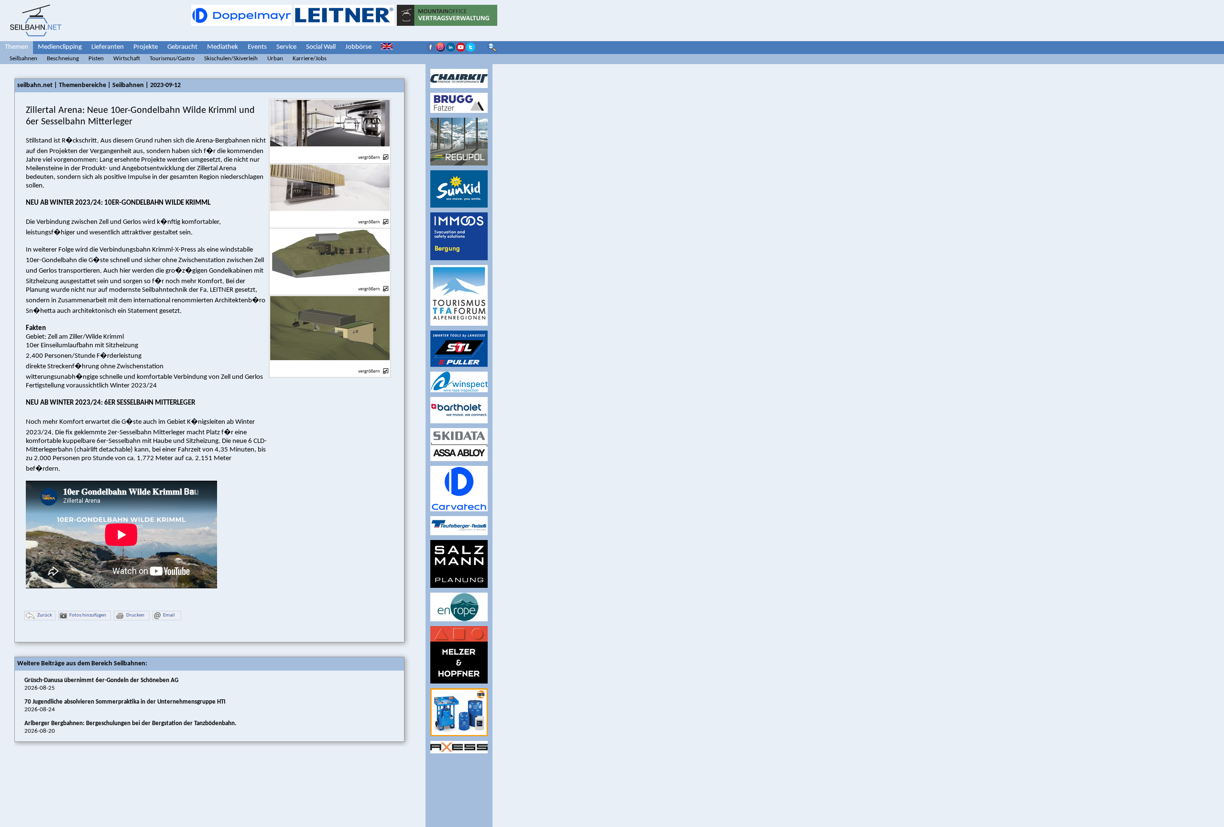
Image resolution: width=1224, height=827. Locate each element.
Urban (275, 58)
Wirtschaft (126, 58)
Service (286, 47)
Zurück (44, 615)
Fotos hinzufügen (87, 615)
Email (169, 615)
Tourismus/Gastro (172, 58)
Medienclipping (60, 47)
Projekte (145, 47)
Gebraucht (182, 47)
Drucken (135, 615)
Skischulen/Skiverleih (231, 58)
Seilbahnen (23, 58)
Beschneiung (63, 58)
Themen (16, 47)
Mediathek (222, 47)
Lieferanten (107, 47)
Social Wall (321, 47)
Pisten (96, 58)
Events (257, 47)
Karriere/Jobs (310, 58)
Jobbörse (358, 47)
